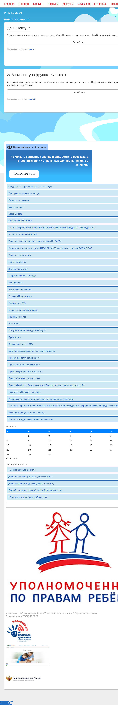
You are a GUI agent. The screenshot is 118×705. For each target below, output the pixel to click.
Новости (24, 3)
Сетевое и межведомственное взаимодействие (31, 350)
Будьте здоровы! (16, 206)
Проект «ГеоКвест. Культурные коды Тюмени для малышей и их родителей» (46, 385)
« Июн (9, 458)
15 (8, 445)
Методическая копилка (19, 289)
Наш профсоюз (16, 282)
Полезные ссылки (17, 316)
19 (91, 445)
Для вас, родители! (17, 268)
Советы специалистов (19, 255)
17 (49, 445)
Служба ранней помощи (92, 3)
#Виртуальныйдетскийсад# (22, 275)
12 (91, 440)
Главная (9, 3)
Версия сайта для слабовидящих (29, 146)
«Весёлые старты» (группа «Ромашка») (28, 497)
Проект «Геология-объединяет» (24, 357)
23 (29, 449)
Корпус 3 (68, 3)
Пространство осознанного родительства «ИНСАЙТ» (34, 241)
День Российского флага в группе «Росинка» (30, 476)
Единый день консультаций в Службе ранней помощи (35, 490)
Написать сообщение (24, 174)
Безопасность (15, 213)
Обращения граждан (18, 199)
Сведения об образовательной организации (30, 186)
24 (49, 449)
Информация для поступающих (24, 193)
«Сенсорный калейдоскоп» (21, 469)
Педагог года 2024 (17, 302)
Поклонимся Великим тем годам (24, 391)
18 (71, 445)
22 (8, 449)
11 (71, 440)
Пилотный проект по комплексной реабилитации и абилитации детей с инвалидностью (51, 227)
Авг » (16, 458)
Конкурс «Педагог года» (20, 296)
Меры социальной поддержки (23, 309)
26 (91, 449)
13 (111, 440)
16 (29, 445)
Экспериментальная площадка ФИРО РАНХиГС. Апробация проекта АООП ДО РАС (50, 248)
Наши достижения (17, 261)
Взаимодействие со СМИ (21, 343)
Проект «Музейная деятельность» (25, 371)
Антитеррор (14, 323)
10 (49, 440)
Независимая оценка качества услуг (26, 412)
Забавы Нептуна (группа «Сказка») (36, 74)
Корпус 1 (38, 3)
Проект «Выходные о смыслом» (24, 364)
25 (71, 449)
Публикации (14, 337)
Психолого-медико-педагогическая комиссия (30, 419)
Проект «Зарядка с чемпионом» (24, 378)
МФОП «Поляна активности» (22, 234)
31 (49, 454)
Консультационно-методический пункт (27, 330)
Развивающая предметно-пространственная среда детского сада (40, 398)
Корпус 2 (53, 3)
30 (29, 454)
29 (8, 454)
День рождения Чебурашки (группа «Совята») (31, 483)
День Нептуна (19, 27)
